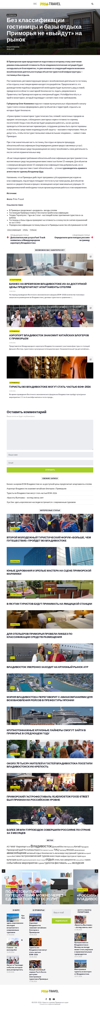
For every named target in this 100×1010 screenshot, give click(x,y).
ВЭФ (28, 847)
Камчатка (70, 847)
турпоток (49, 862)
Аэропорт (21, 846)
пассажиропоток (67, 859)
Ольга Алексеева (13, 47)
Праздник (85, 847)
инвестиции (55, 856)
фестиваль (61, 862)
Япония (70, 849)
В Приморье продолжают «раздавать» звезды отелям (33, 210)
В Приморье (11, 15)
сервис (87, 859)
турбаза (33, 230)
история (78, 856)
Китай (77, 846)
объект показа (41, 860)
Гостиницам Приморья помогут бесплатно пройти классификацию (38, 213)
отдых (50, 859)
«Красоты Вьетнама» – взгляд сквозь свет (25, 497)
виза (57, 853)
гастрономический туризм (35, 856)
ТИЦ (56, 849)
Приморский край (15, 850)
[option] (37, 887)
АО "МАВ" (11, 846)
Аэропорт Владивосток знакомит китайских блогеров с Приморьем (36, 488)
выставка (16, 856)
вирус (62, 853)
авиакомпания (79, 850)
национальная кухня (29, 860)
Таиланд (62, 850)
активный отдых (34, 853)
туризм (41, 863)
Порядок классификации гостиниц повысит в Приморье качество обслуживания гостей (48, 225)
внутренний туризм (74, 853)
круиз (84, 856)
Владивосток (41, 846)
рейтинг (81, 860)
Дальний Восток (59, 846)
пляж (77, 860)
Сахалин (50, 850)
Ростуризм (44, 850)
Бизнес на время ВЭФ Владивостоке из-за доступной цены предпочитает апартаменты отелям (49, 484)
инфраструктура (67, 856)
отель (25, 230)
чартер (69, 863)
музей (19, 860)
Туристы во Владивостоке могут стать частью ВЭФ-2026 (32, 493)
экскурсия (78, 862)
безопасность (48, 853)
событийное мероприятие (22, 862)
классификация (14, 230)
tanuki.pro (57, 1004)
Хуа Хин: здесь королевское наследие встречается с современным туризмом (41, 502)
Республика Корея (32, 850)
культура (11, 859)
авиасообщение (16, 852)
